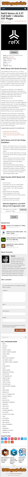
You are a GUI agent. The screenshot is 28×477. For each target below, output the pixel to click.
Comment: (5, 290)
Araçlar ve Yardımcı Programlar (9, 352)
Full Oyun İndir (5, 374)
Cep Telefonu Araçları (7, 360)
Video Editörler (5, 420)
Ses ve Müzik (5, 412)
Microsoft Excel (5, 400)
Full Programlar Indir (19, 21)
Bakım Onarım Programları (8, 358)
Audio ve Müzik (5, 354)
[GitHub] (9, 442)
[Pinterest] (12, 438)
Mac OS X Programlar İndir (8, 394)
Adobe (3, 343)
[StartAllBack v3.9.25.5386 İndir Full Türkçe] (23, 452)
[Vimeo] (2, 442)
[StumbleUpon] (5, 442)
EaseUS (4, 368)
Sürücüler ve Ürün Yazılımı (8, 414)
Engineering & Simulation (8, 372)
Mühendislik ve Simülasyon (8, 402)
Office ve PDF (5, 406)
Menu (3, 8)
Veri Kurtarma (5, 418)
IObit (3, 388)
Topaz (3, 416)
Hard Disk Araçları (6, 384)
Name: (4, 304)
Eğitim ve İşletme (6, 370)
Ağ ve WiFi (4, 345)
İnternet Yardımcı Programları (9, 386)
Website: (4, 317)
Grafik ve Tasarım (6, 382)
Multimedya (5, 404)
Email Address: (6, 311)
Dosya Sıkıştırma (6, 366)
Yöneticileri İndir (6, 432)
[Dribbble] (19, 438)
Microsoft (4, 398)
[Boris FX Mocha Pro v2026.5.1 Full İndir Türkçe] (5, 452)
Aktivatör (4, 347)
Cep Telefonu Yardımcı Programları (10, 362)
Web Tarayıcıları (5, 422)
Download (14, 52)
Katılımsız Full (5, 392)
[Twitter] (25, 438)
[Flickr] (9, 438)
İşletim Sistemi (5, 390)
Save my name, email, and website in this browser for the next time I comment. (13, 326)
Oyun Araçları (5, 408)
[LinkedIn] (22, 438)
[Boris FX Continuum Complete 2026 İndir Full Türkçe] (14, 452)
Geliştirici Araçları (6, 378)
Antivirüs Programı (6, 349)
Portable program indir (7, 410)
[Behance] (5, 438)
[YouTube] (12, 442)
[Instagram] (15, 438)
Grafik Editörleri (6, 380)
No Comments (8, 22)
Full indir (14, 217)
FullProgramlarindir (16, 473)
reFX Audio (11, 57)
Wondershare (5, 428)
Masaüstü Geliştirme (7, 396)
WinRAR (4, 426)
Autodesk (4, 356)
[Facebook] (2, 438)
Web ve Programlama (7, 424)
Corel (3, 364)
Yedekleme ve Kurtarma (7, 430)
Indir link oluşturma (14, 475)
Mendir (2, 21)
